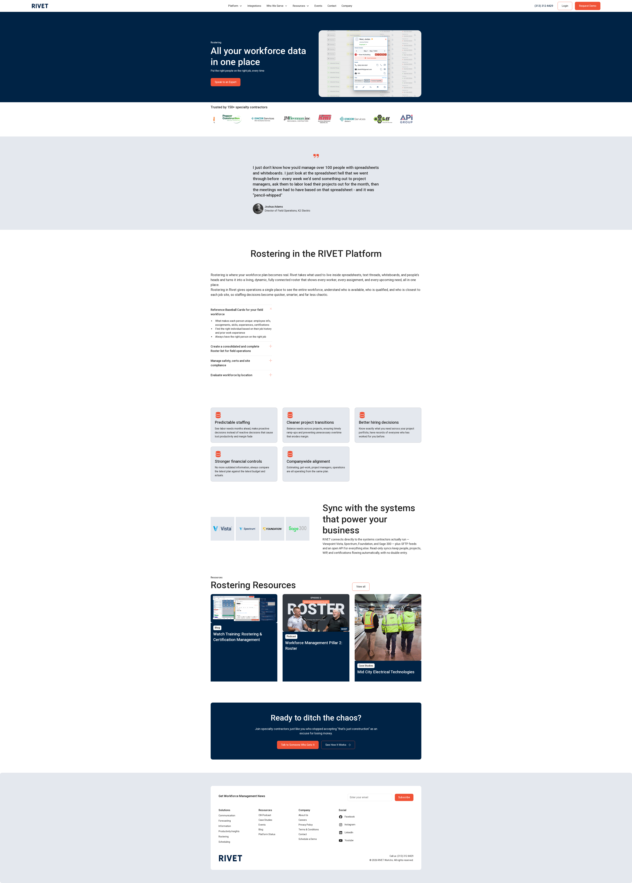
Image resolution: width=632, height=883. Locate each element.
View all (360, 586)
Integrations (254, 5)
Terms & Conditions (309, 829)
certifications (261, 324)
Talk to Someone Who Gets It (298, 744)
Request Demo (587, 5)
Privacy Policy (306, 824)
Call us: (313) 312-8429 (401, 856)
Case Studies (265, 820)
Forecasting (225, 820)
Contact (332, 5)
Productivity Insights (229, 831)
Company (347, 5)
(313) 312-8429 (544, 5)
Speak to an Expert (225, 82)
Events (318, 5)
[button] (235, 6)
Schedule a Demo (308, 839)
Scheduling (224, 842)
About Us (303, 815)
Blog (261, 829)
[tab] (241, 323)
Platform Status (267, 834)
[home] (40, 6)
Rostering (224, 836)
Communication (227, 815)
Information (225, 826)
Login (565, 5)
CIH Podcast (265, 815)
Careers (303, 820)
